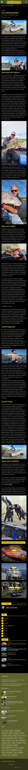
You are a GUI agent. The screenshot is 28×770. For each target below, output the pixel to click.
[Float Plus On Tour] (4, 654)
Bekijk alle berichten (21, 603)
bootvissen (16, 733)
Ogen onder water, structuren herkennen (16, 659)
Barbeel (11, 730)
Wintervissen (10, 752)
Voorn (3, 750)
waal (8, 750)
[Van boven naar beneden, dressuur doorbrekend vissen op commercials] (4, 703)
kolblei (15, 738)
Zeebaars (4, 755)
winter (3, 752)
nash (17, 740)
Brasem (22, 733)
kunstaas (21, 738)
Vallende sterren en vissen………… (14, 665)
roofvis (13, 742)
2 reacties (11, 722)
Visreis (16, 747)
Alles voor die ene (11, 715)
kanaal (23, 735)
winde (20, 750)
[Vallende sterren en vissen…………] (4, 665)
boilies (10, 733)
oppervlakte (22, 740)
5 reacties (11, 717)
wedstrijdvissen (13, 750)
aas (3, 730)
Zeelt (9, 755)
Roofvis (3, 10)
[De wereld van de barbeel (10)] (4, 693)
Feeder (9, 735)
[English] (18, 767)
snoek (3, 745)
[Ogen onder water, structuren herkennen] (4, 660)
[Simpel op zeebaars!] (4, 698)
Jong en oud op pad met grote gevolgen (16, 710)
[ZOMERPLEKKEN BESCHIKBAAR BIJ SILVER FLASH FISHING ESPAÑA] (4, 649)
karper (3, 738)
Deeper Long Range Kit (12, 720)
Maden (3, 740)
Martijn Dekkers (11, 698)
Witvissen (21, 752)
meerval (9, 740)
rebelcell (4, 742)
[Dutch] (13, 764)
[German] (20, 767)
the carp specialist (6, 747)
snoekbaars (9, 745)
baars (6, 730)
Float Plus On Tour (14, 589)
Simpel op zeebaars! (12, 696)
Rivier (9, 742)
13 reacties (11, 712)
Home (2, 5)
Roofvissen (19, 742)
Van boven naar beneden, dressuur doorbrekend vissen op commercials (15, 702)
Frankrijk (15, 735)
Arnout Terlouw (11, 704)
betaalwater (17, 730)
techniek (15, 745)
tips (12, 747)
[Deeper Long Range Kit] (4, 722)
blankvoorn (4, 733)
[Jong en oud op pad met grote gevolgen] (4, 712)
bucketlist (4, 735)
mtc (13, 740)
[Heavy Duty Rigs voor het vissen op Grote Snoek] (4, 644)
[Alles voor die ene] (4, 717)
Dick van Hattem (14, 15)
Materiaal (11, 587)
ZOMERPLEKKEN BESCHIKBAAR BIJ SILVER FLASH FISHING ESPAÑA (14, 571)
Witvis (15, 752)
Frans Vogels (11, 693)
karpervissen (10, 738)
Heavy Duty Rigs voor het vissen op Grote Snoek (14, 553)
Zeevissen (14, 755)
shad (24, 742)
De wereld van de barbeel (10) (14, 691)
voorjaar (21, 747)
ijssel (19, 735)
